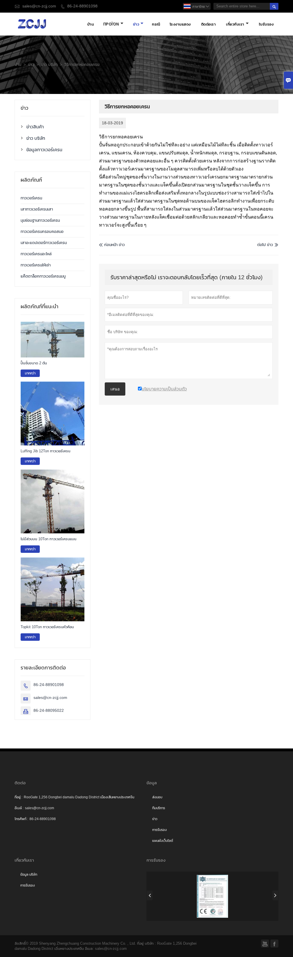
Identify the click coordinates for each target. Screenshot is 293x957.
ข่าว (136, 24)
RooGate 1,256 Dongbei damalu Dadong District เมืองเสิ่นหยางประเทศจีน (79, 797)
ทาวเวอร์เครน (31, 198)
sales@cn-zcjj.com (39, 6)
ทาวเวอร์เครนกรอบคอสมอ (42, 232)
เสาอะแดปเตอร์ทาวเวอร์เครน (44, 243)
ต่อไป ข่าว (265, 245)
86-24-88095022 (48, 711)
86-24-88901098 (82, 6)
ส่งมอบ (157, 797)
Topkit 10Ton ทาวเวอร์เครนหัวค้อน (47, 627)
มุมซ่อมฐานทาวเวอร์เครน (40, 220)
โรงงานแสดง (180, 24)
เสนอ (115, 389)
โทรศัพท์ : (21, 819)
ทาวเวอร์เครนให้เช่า (36, 265)
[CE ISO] (212, 896)
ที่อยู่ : (18, 797)
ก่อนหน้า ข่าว (112, 245)
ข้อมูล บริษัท (28, 874)
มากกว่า (30, 373)
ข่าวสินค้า (35, 126)
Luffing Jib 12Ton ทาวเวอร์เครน (45, 451)
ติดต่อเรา (208, 24)
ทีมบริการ (158, 808)
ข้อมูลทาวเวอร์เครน (44, 149)
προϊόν (111, 24)
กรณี (156, 24)
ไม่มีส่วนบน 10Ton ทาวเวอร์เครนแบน (48, 539)
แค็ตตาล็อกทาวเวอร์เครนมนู (43, 276)
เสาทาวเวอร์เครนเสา (37, 209)
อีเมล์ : (19, 808)
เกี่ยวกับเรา (235, 24)
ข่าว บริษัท (49, 65)
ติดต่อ (20, 782)
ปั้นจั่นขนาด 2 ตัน (34, 363)
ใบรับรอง (266, 24)
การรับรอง (159, 829)
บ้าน (90, 24)
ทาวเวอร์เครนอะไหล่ (36, 254)
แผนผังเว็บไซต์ (162, 840)
